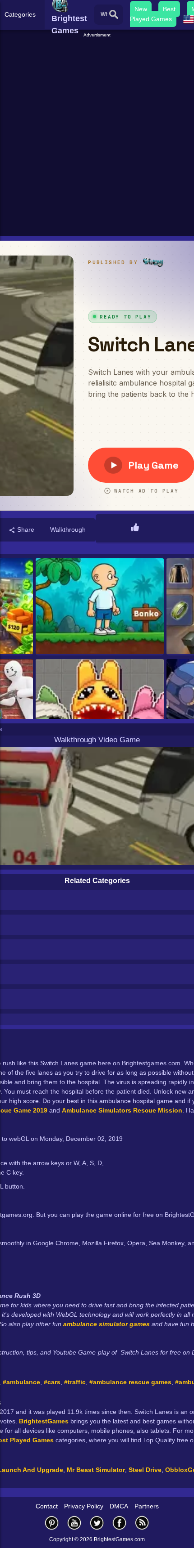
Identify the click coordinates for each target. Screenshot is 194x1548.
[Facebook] (119, 1522)
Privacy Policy (83, 1506)
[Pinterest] (52, 1522)
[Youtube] (74, 1522)
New (140, 9)
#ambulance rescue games (130, 1382)
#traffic (75, 1382)
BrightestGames (44, 1421)
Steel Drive (145, 1469)
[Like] (135, 528)
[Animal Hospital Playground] (100, 707)
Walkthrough (68, 529)
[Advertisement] (97, 135)
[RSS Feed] (142, 1522)
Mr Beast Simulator (96, 1469)
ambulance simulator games (106, 1324)
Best (169, 9)
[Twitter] (97, 1522)
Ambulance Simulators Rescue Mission (122, 1110)
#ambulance (21, 1382)
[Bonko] (100, 606)
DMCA (119, 1506)
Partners (146, 1506)
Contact (47, 1506)
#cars (52, 1382)
